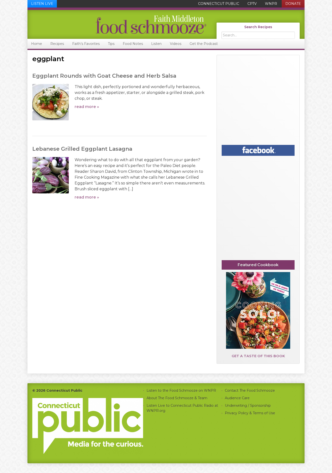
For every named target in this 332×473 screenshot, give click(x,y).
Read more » (87, 106)
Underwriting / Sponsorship (248, 405)
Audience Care (237, 398)
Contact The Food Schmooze (250, 390)
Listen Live (42, 3)
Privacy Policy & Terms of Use (250, 413)
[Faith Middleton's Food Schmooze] (117, 24)
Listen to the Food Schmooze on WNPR (181, 390)
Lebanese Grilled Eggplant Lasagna (82, 149)
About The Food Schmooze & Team (177, 398)
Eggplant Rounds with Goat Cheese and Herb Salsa (104, 76)
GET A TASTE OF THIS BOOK (258, 356)
